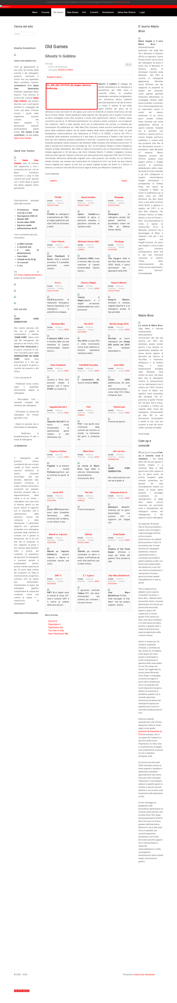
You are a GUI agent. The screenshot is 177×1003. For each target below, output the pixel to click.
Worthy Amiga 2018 (118, 324)
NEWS (66, 247)
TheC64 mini (119, 407)
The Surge (119, 241)
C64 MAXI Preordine (88, 365)
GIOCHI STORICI (65, 70)
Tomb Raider (119, 534)
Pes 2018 (88, 324)
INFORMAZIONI (113, 459)
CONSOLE (81, 250)
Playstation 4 (54, 624)
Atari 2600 (119, 365)
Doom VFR (58, 492)
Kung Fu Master (118, 283)
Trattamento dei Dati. (121, 2)
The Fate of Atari (56, 630)
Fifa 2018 (52, 621)
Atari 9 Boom (58, 241)
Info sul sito (119, 451)
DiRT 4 (58, 575)
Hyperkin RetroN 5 (58, 407)
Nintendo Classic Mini (88, 241)
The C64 (88, 492)
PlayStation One (55, 627)
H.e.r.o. (58, 283)
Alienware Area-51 (119, 492)
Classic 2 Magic (88, 283)
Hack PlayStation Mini (58, 633)
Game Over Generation (144, 974)
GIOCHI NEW (112, 250)
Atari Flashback (58, 365)
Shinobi (88, 534)
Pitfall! (58, 197)
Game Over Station (22, 138)
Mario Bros (88, 451)
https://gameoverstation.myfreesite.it (35, 275)
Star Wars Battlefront (118, 575)
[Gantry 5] (5, 6)
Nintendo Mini (58, 324)
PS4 (88, 407)
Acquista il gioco (54, 77)
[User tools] (128, 64)
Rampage (118, 197)
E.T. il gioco (88, 575)
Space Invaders (88, 197)
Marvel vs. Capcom (58, 534)
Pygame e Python (58, 451)
